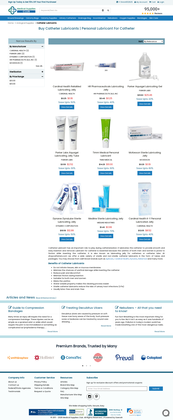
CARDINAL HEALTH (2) (19, 50)
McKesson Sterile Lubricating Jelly (145, 154)
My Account (141, 2)
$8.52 (148, 230)
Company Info (16, 377)
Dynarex (133, 258)
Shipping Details (41, 385)
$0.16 (70, 98)
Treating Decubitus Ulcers (84, 308)
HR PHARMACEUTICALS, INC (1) (23, 59)
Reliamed (142, 258)
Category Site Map (69, 388)
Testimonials (14, 391)
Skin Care (153, 18)
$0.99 (109, 227)
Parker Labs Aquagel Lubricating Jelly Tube (67, 154)
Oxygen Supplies (127, 18)
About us (12, 381)
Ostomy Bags (32, 18)
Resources (66, 377)
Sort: (141, 41)
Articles (63, 381)
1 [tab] (82, 366)
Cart (153, 2)
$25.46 (148, 95)
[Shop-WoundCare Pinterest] (96, 396)
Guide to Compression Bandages (26, 309)
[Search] (108, 10)
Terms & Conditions (43, 388)
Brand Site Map (67, 385)
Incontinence (99, 18)
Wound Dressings (15, 18)
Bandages (142, 18)
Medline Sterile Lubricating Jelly (105, 218)
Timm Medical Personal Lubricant (106, 154)
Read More (53, 331)
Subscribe (92, 377)
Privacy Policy (40, 381)
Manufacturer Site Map (71, 394)
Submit (155, 388)
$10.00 (109, 164)
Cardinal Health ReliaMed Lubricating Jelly (67, 88)
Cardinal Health (121, 258)
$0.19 (148, 164)
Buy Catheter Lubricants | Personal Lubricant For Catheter (87, 28)
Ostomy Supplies (49, 18)
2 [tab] (86, 366)
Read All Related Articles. (46, 298)
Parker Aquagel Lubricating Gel (145, 86)
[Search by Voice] (102, 10)
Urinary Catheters (67, 18)
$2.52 (70, 164)
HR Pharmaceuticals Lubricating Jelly (106, 88)
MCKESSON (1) (16, 63)
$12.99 (70, 230)
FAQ (62, 391)
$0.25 (109, 98)
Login (161, 2)
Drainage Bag (84, 18)
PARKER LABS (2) (17, 53)
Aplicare (109, 258)
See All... (39, 66)
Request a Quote (42, 391)
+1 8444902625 (126, 2)
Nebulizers (112, 18)
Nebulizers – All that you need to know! (138, 309)
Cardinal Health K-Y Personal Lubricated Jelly (145, 220)
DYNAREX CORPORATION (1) (22, 56)
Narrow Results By (26, 41)
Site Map (64, 397)
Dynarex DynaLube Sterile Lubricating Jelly (67, 220)
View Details (67, 107)
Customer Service (44, 377)
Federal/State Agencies (19, 388)
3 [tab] (90, 366)
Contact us (13, 385)
